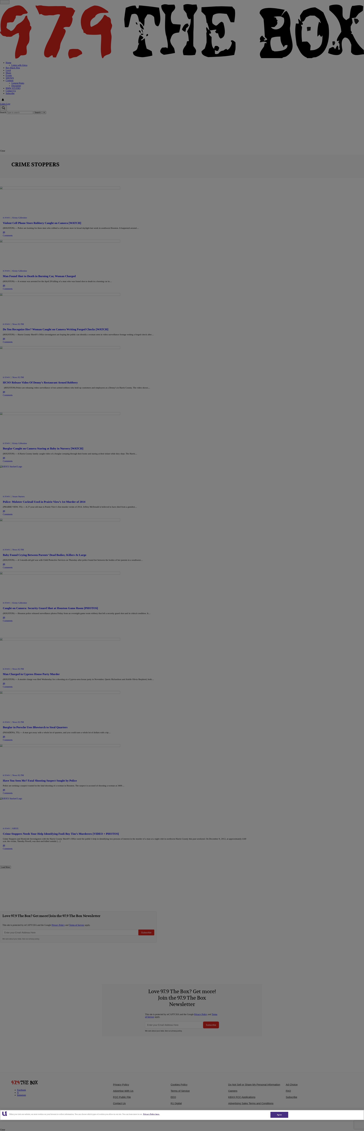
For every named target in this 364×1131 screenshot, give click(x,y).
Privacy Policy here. (151, 1114)
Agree (279, 1115)
